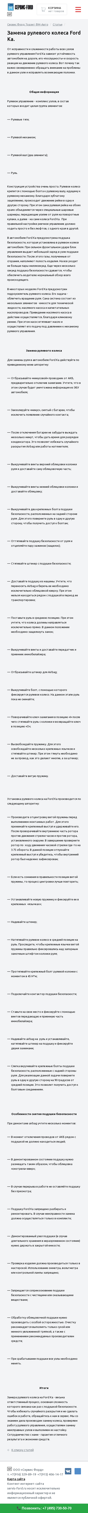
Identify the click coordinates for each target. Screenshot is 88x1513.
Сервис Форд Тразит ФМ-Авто (27, 24)
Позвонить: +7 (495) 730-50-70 (47, 1508)
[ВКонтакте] (68, 1471)
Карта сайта (16, 1479)
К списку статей (23, 1450)
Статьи (57, 24)
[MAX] (78, 1471)
